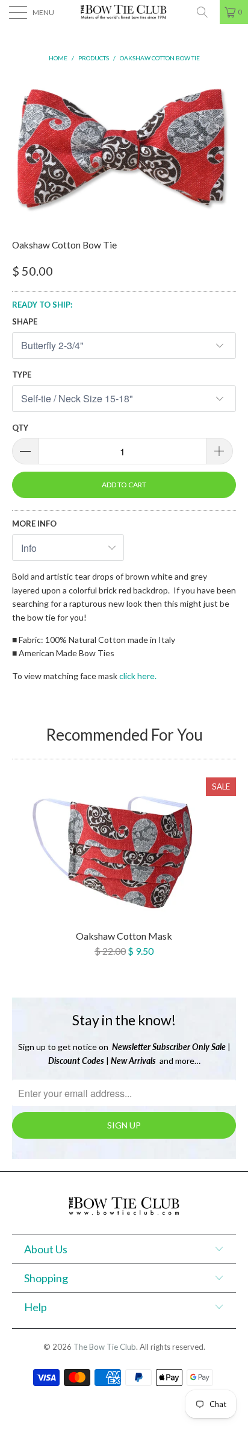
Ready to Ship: (42, 304)
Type (21, 374)
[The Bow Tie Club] (124, 12)
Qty (20, 427)
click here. (138, 676)
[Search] (206, 12)
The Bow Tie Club (104, 1347)
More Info (34, 523)
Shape (24, 321)
